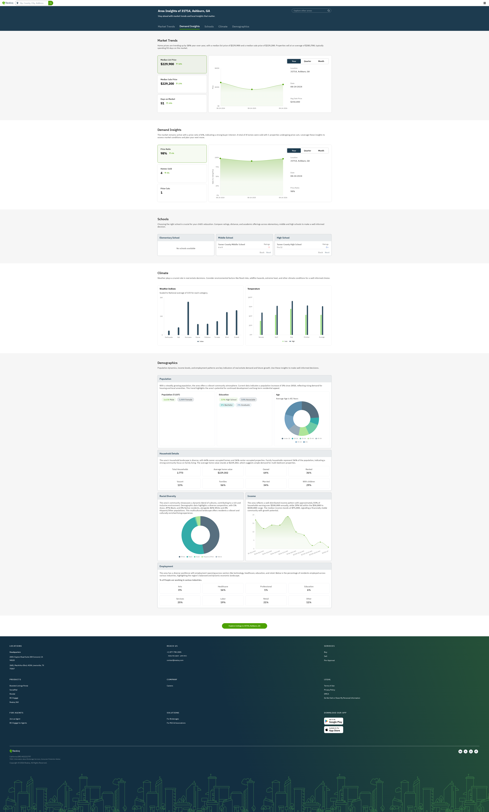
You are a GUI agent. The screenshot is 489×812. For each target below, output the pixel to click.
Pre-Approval (329, 660)
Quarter (307, 61)
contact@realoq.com (175, 660)
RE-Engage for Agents (18, 723)
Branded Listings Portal (19, 686)
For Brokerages (173, 719)
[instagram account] (471, 751)
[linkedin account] (460, 751)
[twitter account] (465, 751)
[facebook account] (476, 751)
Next (268, 252)
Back (262, 252)
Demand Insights (190, 26)
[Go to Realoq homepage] (7, 3)
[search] (50, 3)
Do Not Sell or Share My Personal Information (342, 698)
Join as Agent (15, 719)
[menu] (485, 3)
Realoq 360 (14, 702)
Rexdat (12, 694)
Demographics (240, 26)
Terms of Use (329, 686)
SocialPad (13, 690)
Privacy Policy (329, 690)
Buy (325, 652)
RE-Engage (14, 698)
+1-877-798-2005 (174, 652)
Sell (325, 656)
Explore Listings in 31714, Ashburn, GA (244, 626)
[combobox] (34, 3)
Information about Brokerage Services (27, 759)
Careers (170, 686)
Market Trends (166, 26)
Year (294, 61)
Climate (222, 26)
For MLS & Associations (176, 723)
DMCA (326, 694)
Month (321, 61)
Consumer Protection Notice (50, 759)
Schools (209, 26)
